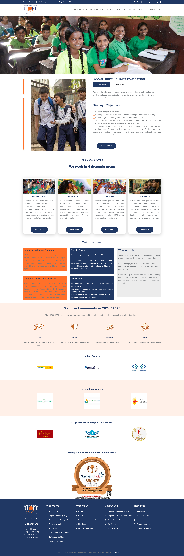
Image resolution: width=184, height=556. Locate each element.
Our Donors (112, 524)
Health (80, 516)
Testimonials (141, 520)
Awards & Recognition (57, 541)
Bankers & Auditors (56, 524)
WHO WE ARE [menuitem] (80, 10)
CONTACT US (154, 10)
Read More (105, 146)
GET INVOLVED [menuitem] (112, 10)
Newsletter (137, 2)
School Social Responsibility (118, 520)
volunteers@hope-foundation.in (48, 2)
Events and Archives (144, 528)
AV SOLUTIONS (121, 552)
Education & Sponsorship (88, 520)
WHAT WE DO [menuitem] (95, 10)
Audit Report (53, 528)
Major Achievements (86, 528)
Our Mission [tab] (101, 85)
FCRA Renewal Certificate (59, 533)
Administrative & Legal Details (60, 520)
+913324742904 (67, 2)
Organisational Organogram (59, 516)
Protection (82, 511)
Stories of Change (143, 524)
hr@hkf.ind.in (123, 269)
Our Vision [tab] (120, 85)
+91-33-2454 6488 (31, 537)
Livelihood (82, 524)
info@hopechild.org (31, 532)
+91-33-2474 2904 (31, 534)
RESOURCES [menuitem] (128, 10)
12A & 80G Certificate (57, 537)
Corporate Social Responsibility (120, 516)
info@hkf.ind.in (30, 2)
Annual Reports (147, 2)
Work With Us (113, 528)
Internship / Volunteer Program (119, 511)
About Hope (53, 511)
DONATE (142, 10)
